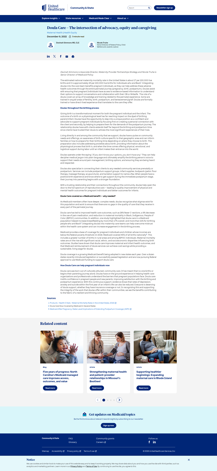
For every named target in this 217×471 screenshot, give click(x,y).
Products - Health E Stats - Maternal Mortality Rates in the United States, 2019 (82, 303)
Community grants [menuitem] (105, 438)
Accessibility (57, 451)
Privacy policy (73, 451)
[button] (103, 400)
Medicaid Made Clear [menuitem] (99, 18)
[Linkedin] (154, 442)
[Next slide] (119, 400)
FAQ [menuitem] (71, 438)
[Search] (149, 7)
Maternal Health (55, 32)
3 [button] (146, 234)
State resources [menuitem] (73, 18)
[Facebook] (149, 442)
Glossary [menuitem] (73, 442)
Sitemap (45, 451)
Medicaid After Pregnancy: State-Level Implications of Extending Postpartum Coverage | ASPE (89, 309)
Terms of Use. (91, 466)
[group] (61, 362)
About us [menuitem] (121, 18)
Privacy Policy (76, 466)
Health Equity (70, 32)
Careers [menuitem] (100, 442)
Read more (50, 388)
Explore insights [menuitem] (50, 18)
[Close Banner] (189, 459)
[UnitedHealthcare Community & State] (53, 7)
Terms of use (89, 451)
